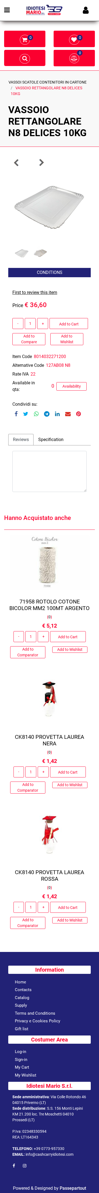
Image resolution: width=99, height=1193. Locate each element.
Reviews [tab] (21, 439)
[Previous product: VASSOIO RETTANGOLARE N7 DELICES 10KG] (16, 162)
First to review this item (34, 292)
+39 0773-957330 (49, 1148)
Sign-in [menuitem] (21, 1059)
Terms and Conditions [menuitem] (35, 1013)
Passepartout (73, 1188)
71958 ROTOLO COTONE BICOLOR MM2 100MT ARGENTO (49, 604)
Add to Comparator (27, 652)
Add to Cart (69, 324)
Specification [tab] (51, 439)
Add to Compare (29, 339)
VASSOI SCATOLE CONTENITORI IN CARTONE (48, 82)
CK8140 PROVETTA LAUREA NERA (49, 740)
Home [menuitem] (20, 982)
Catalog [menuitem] (22, 997)
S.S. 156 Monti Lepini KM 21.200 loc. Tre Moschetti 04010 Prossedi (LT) (47, 1114)
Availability (71, 386)
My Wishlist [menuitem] (25, 1075)
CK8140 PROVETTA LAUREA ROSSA (49, 875)
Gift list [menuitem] (21, 1028)
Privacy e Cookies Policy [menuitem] (37, 1021)
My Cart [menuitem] (22, 1067)
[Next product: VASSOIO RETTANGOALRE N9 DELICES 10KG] (41, 162)
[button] (49, 206)
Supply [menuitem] (21, 1005)
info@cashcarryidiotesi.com (49, 1154)
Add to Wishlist (66, 339)
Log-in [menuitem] (20, 1051)
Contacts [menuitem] (23, 989)
